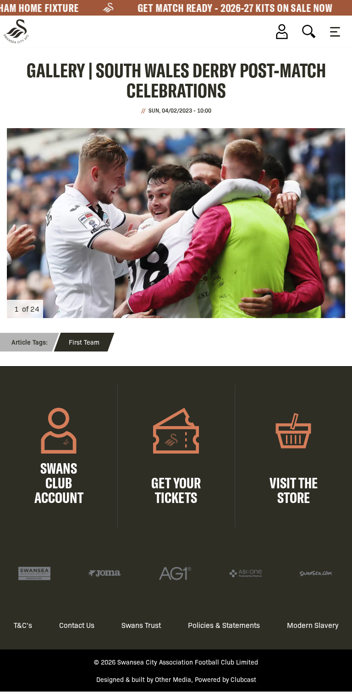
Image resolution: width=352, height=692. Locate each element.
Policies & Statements (224, 625)
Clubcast (243, 679)
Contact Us (76, 625)
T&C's (23, 625)
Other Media (173, 679)
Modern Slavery (313, 625)
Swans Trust (141, 625)
